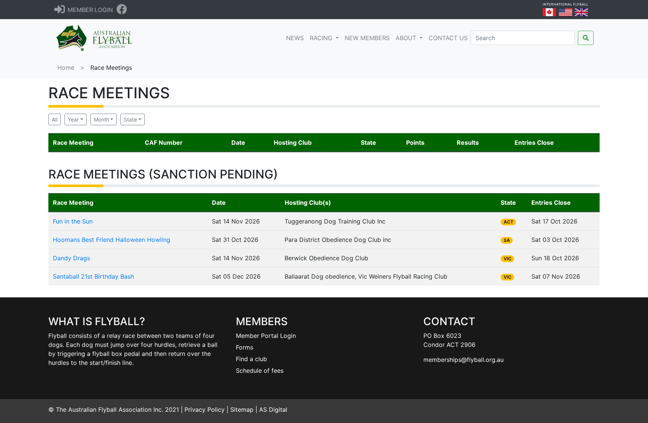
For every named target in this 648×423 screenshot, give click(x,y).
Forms (244, 347)
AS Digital (273, 409)
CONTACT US (448, 38)
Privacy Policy (204, 409)
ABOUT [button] (407, 38)
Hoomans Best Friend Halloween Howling (111, 239)
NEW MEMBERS (367, 38)
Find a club (251, 359)
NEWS (296, 38)
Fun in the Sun (73, 221)
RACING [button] (322, 38)
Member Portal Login (266, 335)
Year (73, 119)
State (130, 119)
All (54, 119)
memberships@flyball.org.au (463, 359)
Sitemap (242, 409)
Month (101, 119)
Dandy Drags (71, 258)
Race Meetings (111, 67)
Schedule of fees (260, 370)
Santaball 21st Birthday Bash (93, 276)
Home (65, 67)
